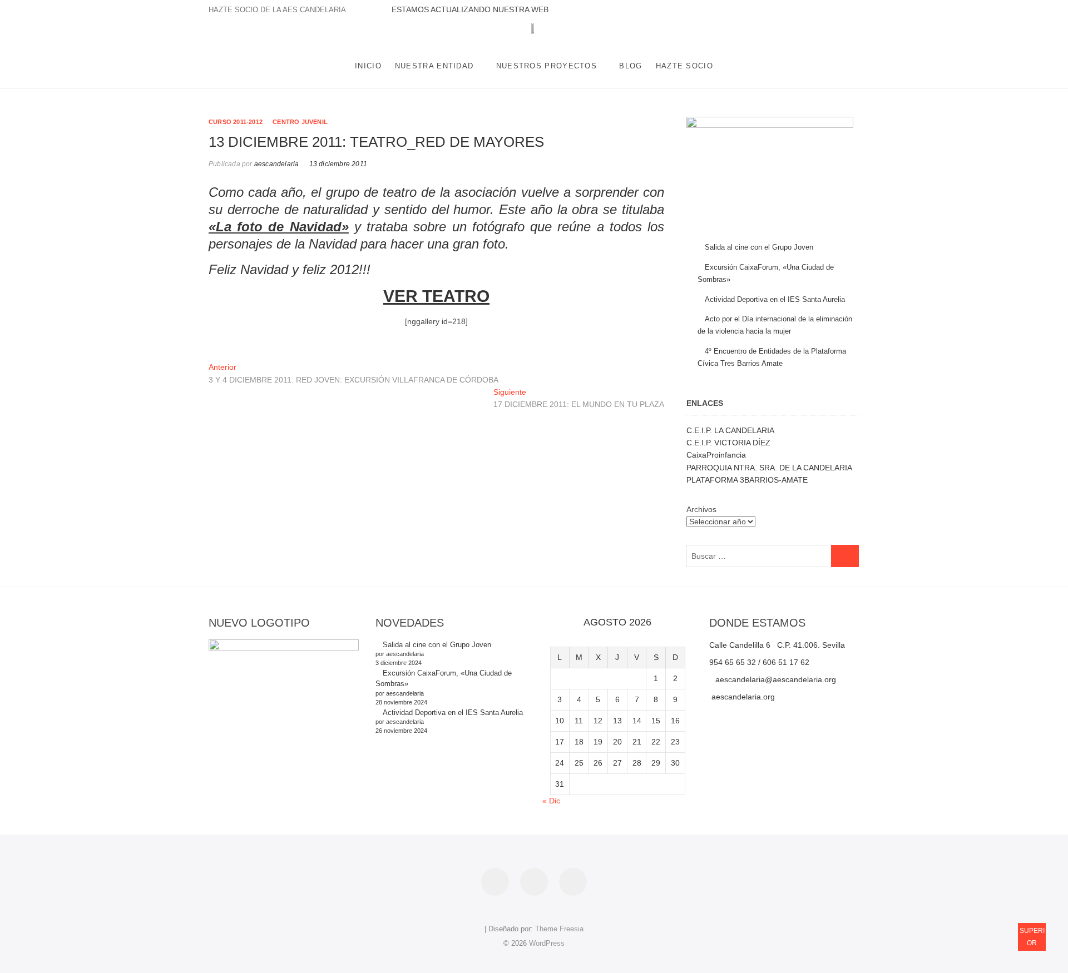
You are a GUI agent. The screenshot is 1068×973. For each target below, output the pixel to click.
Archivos (701, 509)
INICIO (368, 66)
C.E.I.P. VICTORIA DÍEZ (728, 442)
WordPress (547, 943)
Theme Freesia (559, 929)
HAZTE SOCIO (684, 66)
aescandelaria (276, 164)
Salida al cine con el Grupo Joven (759, 247)
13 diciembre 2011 (338, 164)
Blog (630, 66)
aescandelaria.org (742, 696)
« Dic (551, 800)
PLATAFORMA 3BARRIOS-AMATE (747, 479)
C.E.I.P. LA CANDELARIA (730, 430)
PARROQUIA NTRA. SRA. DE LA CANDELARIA (769, 467)
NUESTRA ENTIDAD (434, 66)
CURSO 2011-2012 (236, 121)
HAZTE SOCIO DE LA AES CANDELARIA (277, 10)
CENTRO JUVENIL (300, 121)
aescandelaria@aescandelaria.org (775, 679)
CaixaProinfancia (716, 454)
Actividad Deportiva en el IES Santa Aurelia (775, 299)
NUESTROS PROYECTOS (546, 66)
